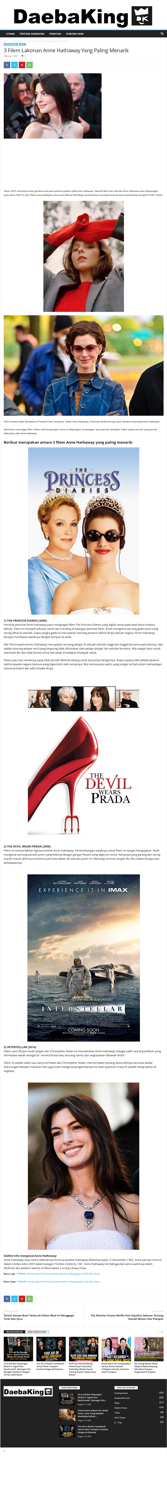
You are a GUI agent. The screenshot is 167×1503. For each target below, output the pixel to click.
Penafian (55, 33)
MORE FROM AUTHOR (37, 1332)
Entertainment (17, 41)
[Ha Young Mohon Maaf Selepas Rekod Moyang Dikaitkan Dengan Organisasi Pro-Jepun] (149, 1349)
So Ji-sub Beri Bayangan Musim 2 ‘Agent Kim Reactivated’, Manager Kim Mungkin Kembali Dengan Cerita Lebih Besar (17, 1369)
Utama (10, 33)
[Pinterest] (22, 65)
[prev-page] (158, 1332)
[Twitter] (14, 65)
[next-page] (162, 1332)
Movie (22, 44)
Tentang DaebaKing (32, 33)
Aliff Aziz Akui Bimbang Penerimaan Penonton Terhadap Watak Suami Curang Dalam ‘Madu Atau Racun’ (82, 1369)
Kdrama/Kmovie (122, 1398)
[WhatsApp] (29, 65)
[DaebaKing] (83, 15)
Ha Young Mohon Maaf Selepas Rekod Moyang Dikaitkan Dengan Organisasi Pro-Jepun (146, 1367)
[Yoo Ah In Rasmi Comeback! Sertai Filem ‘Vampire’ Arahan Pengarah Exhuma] (51, 1349)
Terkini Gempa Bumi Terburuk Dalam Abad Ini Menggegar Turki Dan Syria (39, 1317)
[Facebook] (7, 65)
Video (117, 1413)
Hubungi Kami (75, 33)
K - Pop (118, 1422)
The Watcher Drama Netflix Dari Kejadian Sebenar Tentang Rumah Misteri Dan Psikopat (127, 1317)
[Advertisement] (84, 165)
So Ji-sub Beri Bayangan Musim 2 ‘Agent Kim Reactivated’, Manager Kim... (92, 1397)
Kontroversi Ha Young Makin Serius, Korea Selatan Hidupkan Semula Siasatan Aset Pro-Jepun (116, 1367)
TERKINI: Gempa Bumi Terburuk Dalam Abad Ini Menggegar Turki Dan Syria (58, 1273)
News (117, 1403)
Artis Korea (119, 1417)
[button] (162, 33)
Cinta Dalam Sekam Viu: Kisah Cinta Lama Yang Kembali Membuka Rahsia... (93, 1413)
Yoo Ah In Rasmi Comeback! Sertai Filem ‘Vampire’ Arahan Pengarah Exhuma (50, 1366)
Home (6, 41)
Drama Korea (120, 1408)
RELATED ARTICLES (14, 1332)
